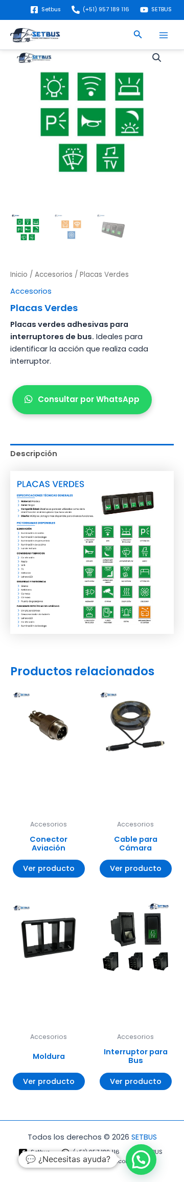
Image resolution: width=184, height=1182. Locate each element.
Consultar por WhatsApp (89, 399)
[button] (138, 35)
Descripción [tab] (33, 453)
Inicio (19, 274)
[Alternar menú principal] (163, 35)
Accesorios (54, 274)
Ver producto (49, 868)
